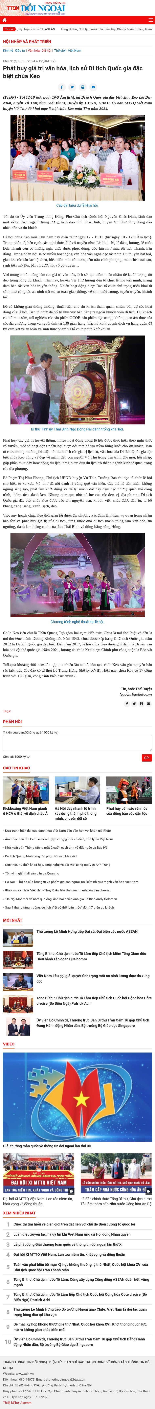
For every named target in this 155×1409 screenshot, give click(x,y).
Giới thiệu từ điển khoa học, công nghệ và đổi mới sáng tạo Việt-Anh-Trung (57, 865)
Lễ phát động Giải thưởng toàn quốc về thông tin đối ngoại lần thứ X (67, 1244)
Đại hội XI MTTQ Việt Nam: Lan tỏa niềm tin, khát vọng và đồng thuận (69, 1254)
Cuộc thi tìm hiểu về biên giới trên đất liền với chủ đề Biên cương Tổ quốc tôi (74, 1224)
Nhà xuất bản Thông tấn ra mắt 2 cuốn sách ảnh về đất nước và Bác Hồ (56, 847)
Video (9, 1044)
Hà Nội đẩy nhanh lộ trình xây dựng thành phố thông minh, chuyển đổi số (75, 813)
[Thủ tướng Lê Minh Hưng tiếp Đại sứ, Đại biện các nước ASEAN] (18, 938)
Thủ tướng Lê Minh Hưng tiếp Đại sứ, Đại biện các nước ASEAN (87, 931)
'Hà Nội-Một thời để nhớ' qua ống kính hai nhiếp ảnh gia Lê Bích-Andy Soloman (61, 899)
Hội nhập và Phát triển (27, 41)
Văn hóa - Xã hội (39, 50)
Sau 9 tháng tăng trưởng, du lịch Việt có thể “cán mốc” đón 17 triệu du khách (59, 907)
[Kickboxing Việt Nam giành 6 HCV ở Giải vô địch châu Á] (26, 790)
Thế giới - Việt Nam (67, 50)
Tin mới (9, 29)
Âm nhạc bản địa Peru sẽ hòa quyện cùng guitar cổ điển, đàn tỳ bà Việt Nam (59, 839)
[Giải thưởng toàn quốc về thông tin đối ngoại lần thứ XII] (77, 1097)
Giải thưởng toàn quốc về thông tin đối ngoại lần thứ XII (47, 1146)
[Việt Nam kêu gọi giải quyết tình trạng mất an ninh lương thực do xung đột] (18, 982)
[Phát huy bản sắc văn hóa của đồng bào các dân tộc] (129, 790)
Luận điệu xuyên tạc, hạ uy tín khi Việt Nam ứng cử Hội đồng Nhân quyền (72, 1234)
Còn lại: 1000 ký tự (16, 757)
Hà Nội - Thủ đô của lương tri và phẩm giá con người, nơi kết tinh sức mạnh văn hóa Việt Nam (71, 882)
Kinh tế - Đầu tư (14, 50)
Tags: (7, 711)
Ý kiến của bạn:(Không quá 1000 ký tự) (31, 732)
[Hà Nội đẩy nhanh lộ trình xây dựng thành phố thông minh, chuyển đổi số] (77, 790)
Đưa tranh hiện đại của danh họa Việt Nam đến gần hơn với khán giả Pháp (58, 831)
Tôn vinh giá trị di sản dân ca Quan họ (32, 873)
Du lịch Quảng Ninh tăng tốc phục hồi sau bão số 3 (41, 856)
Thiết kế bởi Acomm (17, 1403)
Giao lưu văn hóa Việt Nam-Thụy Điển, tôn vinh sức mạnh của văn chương (58, 890)
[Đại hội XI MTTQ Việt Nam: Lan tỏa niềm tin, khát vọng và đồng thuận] (38, 1173)
